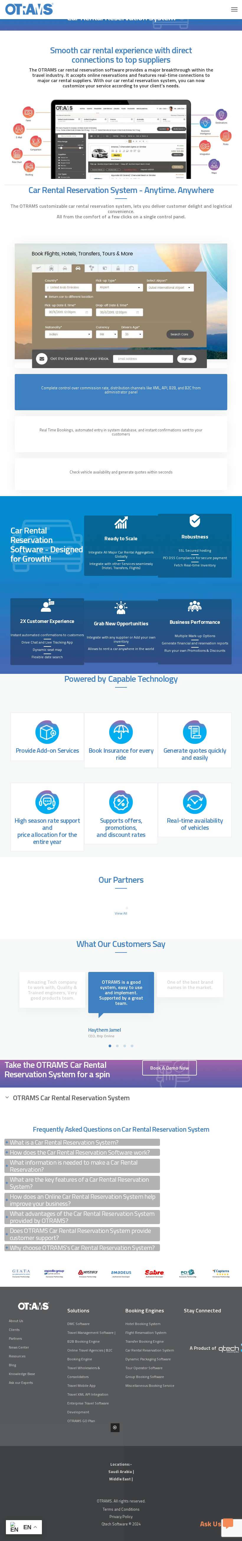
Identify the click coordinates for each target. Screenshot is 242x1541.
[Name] (234, 9)
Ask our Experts (21, 1382)
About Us (16, 1321)
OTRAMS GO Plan (81, 1421)
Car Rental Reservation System (149, 1350)
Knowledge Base (22, 1374)
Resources (17, 1356)
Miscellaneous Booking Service (149, 1385)
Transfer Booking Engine (144, 1341)
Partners (15, 1338)
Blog (12, 1365)
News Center (19, 1347)
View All (121, 913)
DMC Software (78, 1323)
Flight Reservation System (145, 1332)
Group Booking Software (144, 1376)
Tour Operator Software (144, 1368)
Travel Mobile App (81, 1385)
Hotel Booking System (143, 1323)
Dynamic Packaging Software (148, 1359)
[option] (21, 1273)
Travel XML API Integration (87, 1394)
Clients (14, 1329)
